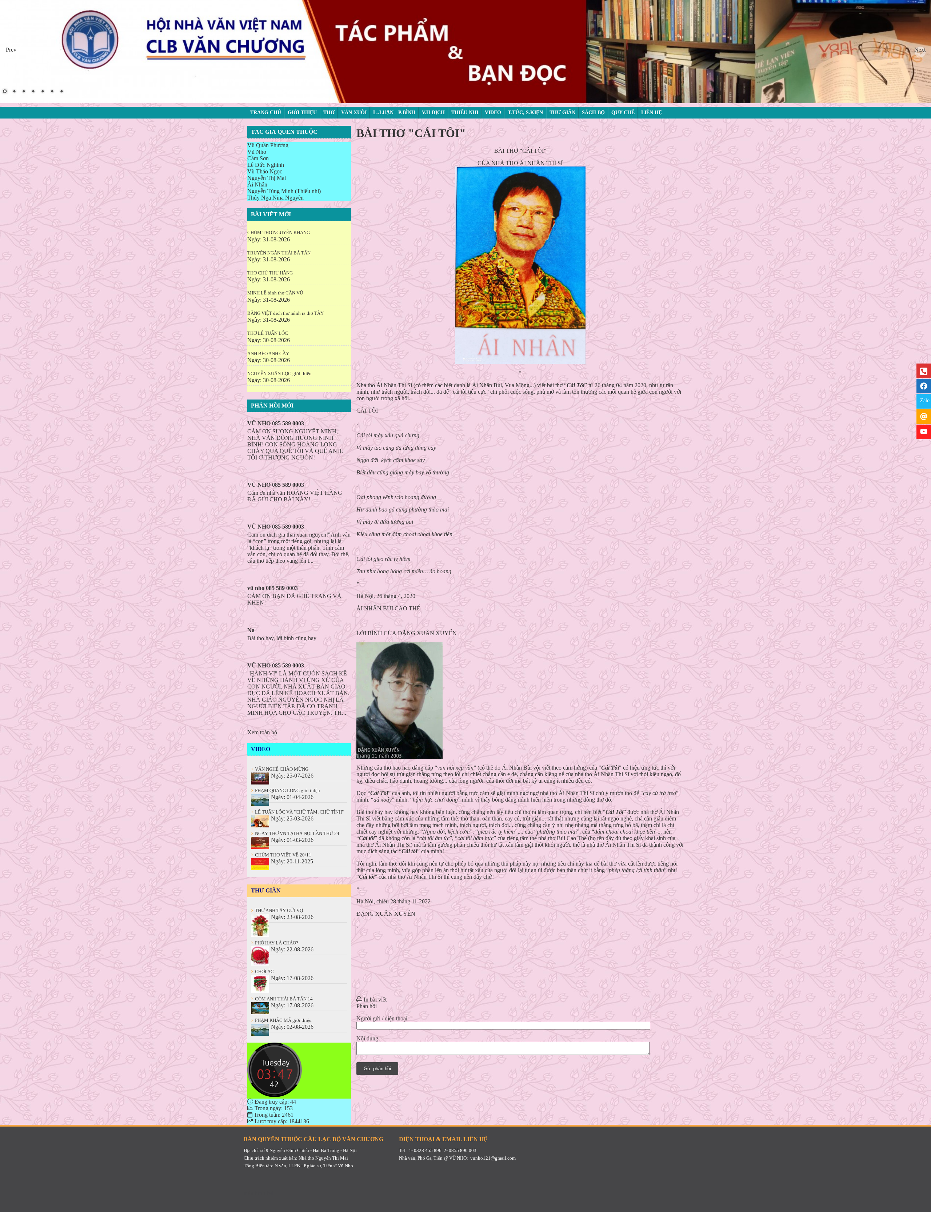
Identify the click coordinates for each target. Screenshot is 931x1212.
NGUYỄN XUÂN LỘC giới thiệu (279, 373)
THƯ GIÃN (266, 890)
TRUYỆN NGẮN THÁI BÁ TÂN (279, 253)
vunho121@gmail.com (493, 1158)
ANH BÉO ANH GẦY (268, 353)
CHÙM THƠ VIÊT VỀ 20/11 (281, 855)
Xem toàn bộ (262, 732)
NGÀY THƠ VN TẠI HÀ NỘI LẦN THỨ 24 (295, 833)
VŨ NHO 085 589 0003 (275, 423)
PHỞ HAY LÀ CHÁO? (274, 943)
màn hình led (258, 1193)
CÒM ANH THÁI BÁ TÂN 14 (282, 999)
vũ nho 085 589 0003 (272, 588)
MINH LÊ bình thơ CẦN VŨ (275, 293)
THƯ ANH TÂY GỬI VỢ (277, 910)
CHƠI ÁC (262, 971)
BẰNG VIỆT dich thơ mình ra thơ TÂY (285, 313)
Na (251, 630)
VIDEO (260, 749)
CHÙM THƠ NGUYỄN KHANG (278, 232)
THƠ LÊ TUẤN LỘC (267, 333)
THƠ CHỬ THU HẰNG (270, 273)
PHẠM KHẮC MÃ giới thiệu (281, 1020)
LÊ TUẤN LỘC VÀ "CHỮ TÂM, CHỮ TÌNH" (297, 812)
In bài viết (374, 999)
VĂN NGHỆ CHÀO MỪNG (279, 769)
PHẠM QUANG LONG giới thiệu (285, 790)
